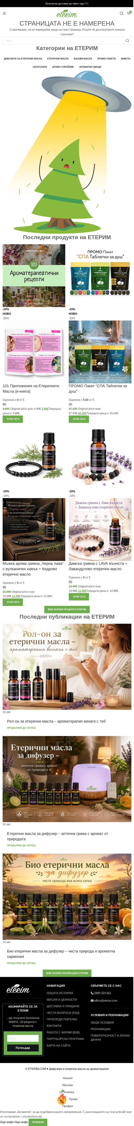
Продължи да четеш (21, 727)
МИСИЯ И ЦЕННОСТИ (62, 999)
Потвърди (23, 1047)
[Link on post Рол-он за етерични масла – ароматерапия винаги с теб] (67, 669)
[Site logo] (67, 13)
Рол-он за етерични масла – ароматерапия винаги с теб (56, 721)
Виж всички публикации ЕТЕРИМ (67, 973)
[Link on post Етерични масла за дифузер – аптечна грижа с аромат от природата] (67, 781)
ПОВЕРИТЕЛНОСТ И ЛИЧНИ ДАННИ (110, 1037)
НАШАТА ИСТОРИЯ (60, 993)
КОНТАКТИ (54, 1025)
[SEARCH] (127, 41)
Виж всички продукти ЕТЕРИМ (67, 609)
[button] (13, 419)
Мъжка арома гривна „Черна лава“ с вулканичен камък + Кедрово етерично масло (33, 568)
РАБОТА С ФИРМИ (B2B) (63, 1032)
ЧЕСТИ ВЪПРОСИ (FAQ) (63, 1012)
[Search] (121, 13)
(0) (4, 404)
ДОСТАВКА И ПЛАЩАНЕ (63, 1006)
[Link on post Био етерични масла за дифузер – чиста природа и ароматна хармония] (67, 899)
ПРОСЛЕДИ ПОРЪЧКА (62, 1019)
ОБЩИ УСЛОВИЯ (102, 1022)
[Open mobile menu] (4, 13)
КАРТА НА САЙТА (58, 1045)
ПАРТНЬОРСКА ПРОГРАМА (65, 1038)
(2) (70, 404)
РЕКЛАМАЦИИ (100, 1029)
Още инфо (14, 1122)
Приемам (38, 1122)
